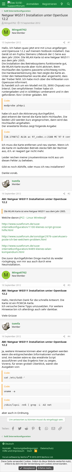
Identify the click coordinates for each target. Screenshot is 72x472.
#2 (69, 193)
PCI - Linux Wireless (32, 217)
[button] (4, 4)
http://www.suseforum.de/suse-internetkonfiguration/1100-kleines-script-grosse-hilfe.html (32, 227)
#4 (69, 336)
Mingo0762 (10, 22)
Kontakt (6, 448)
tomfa (16, 181)
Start (29, 450)
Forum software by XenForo (27, 457)
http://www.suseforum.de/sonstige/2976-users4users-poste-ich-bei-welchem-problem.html (35, 238)
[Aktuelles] (62, 4)
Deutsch (9, 443)
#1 (69, 42)
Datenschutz (46, 448)
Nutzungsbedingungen (25, 448)
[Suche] (68, 4)
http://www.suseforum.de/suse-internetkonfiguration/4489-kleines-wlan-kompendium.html (27, 249)
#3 (69, 285)
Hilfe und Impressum (13, 450)
